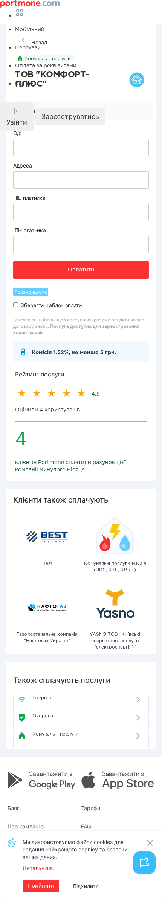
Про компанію (26, 826)
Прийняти (41, 886)
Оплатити (81, 270)
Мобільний (29, 29)
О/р (17, 133)
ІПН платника (29, 230)
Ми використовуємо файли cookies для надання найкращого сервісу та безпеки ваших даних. (75, 849)
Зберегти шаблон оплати (51, 305)
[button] (17, 116)
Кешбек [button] (25, 84)
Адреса (22, 165)
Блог (13, 808)
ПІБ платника (29, 198)
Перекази (28, 48)
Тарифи (90, 808)
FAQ (86, 826)
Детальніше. (38, 868)
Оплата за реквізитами (45, 66)
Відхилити (85, 886)
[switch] (15, 304)
